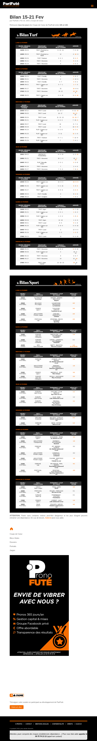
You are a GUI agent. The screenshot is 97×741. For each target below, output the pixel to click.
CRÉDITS (70, 724)
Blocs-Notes (14, 538)
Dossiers (13, 542)
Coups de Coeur (16, 534)
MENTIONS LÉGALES (42, 724)
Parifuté (15, 21)
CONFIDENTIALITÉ (58, 724)
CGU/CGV (79, 724)
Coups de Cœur (37, 21)
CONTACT (29, 724)
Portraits (13, 546)
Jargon (12, 550)
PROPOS (18, 724)
